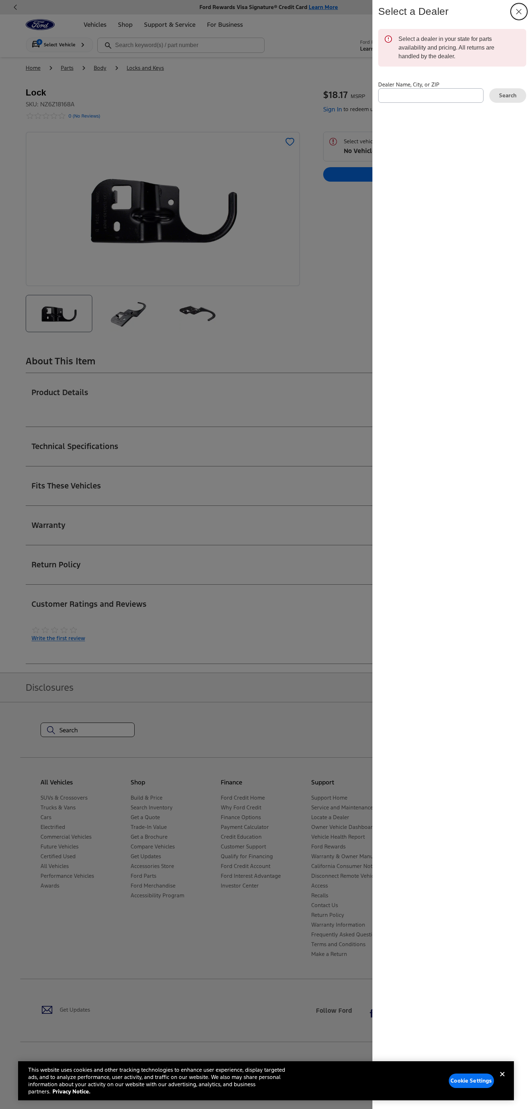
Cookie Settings (471, 1080)
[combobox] (431, 95)
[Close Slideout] (519, 11)
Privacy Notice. (71, 1091)
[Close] (502, 1080)
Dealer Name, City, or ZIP (408, 84)
